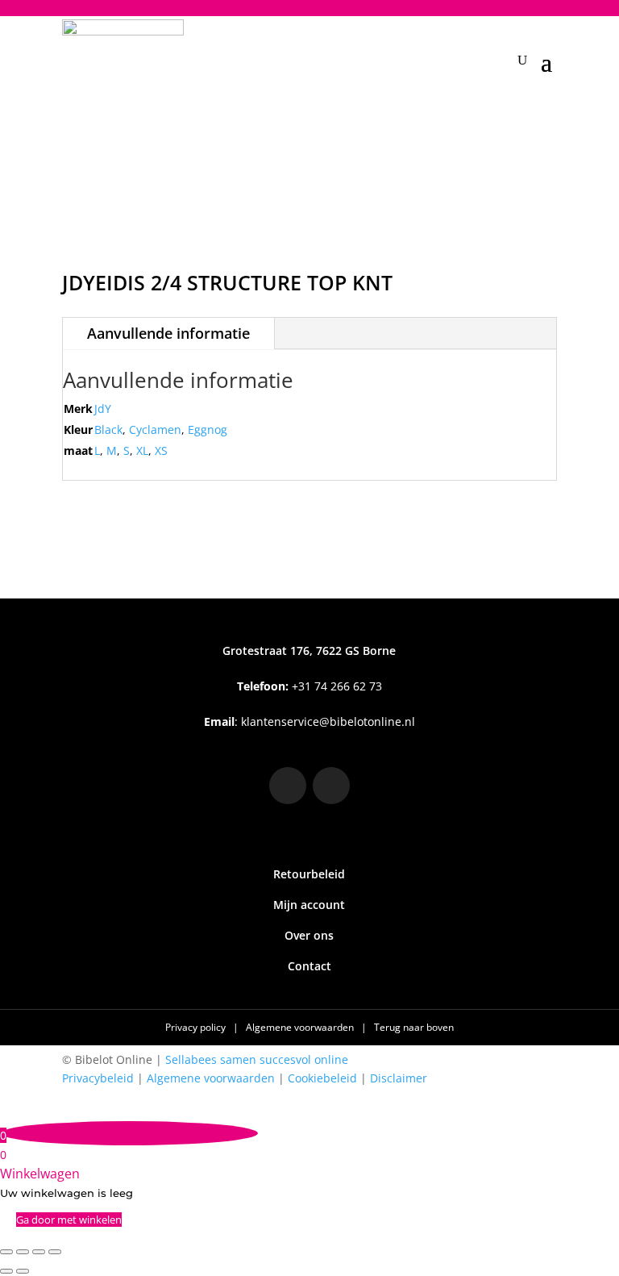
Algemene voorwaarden (301, 1027)
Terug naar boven (414, 1027)
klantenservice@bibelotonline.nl (328, 721)
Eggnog (207, 429)
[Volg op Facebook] (331, 785)
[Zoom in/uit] (6, 1251)
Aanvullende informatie (168, 333)
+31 (309, 686)
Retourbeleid (309, 874)
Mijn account (309, 904)
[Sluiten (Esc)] (54, 1251)
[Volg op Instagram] (287, 785)
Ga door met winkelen (69, 1219)
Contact (309, 966)
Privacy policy (196, 1027)
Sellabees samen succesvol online (256, 1059)
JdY (102, 408)
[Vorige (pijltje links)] (6, 1271)
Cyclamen (155, 429)
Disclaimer (398, 1078)
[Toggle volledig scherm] (22, 1251)
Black (108, 429)
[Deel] (38, 1251)
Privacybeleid (98, 1078)
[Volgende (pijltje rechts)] (22, 1271)
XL (142, 450)
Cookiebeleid (322, 1078)
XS (161, 450)
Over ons (309, 935)
